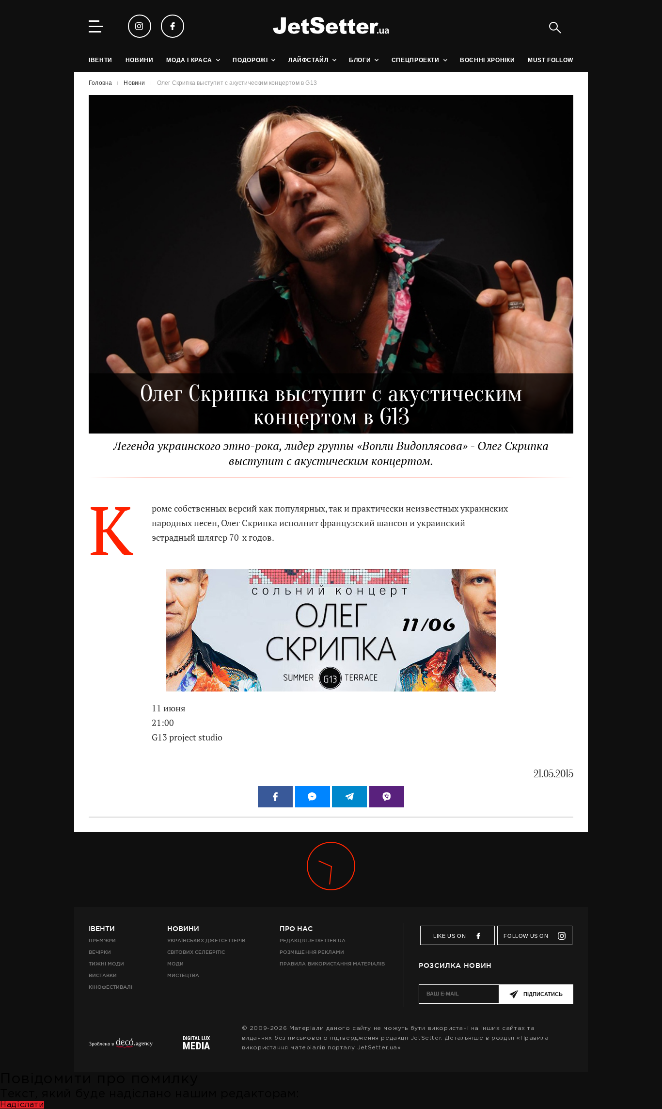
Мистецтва (183, 975)
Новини (183, 928)
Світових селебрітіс (196, 952)
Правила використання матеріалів (332, 963)
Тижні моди (106, 963)
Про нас (296, 928)
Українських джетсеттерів (206, 940)
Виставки (103, 975)
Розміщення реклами (312, 952)
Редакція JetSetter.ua (312, 940)
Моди (175, 963)
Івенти (102, 928)
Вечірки (100, 952)
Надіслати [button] (22, 1105)
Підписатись (543, 994)
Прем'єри (102, 940)
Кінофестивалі (110, 987)
